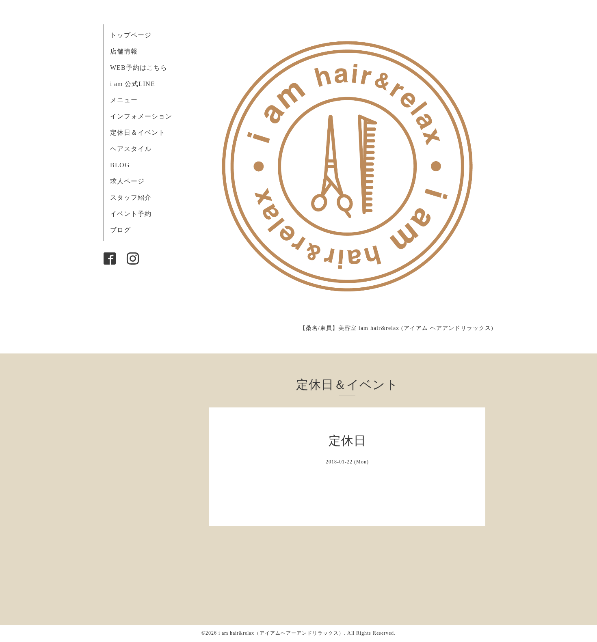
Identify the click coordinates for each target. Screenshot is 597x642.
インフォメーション (141, 116)
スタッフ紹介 (130, 197)
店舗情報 (124, 51)
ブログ (120, 229)
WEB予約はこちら (138, 67)
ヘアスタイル (130, 148)
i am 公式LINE (132, 83)
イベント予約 (130, 213)
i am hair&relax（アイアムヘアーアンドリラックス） (281, 633)
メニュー (124, 100)
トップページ (130, 35)
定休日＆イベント (137, 132)
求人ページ (127, 181)
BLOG (120, 165)
